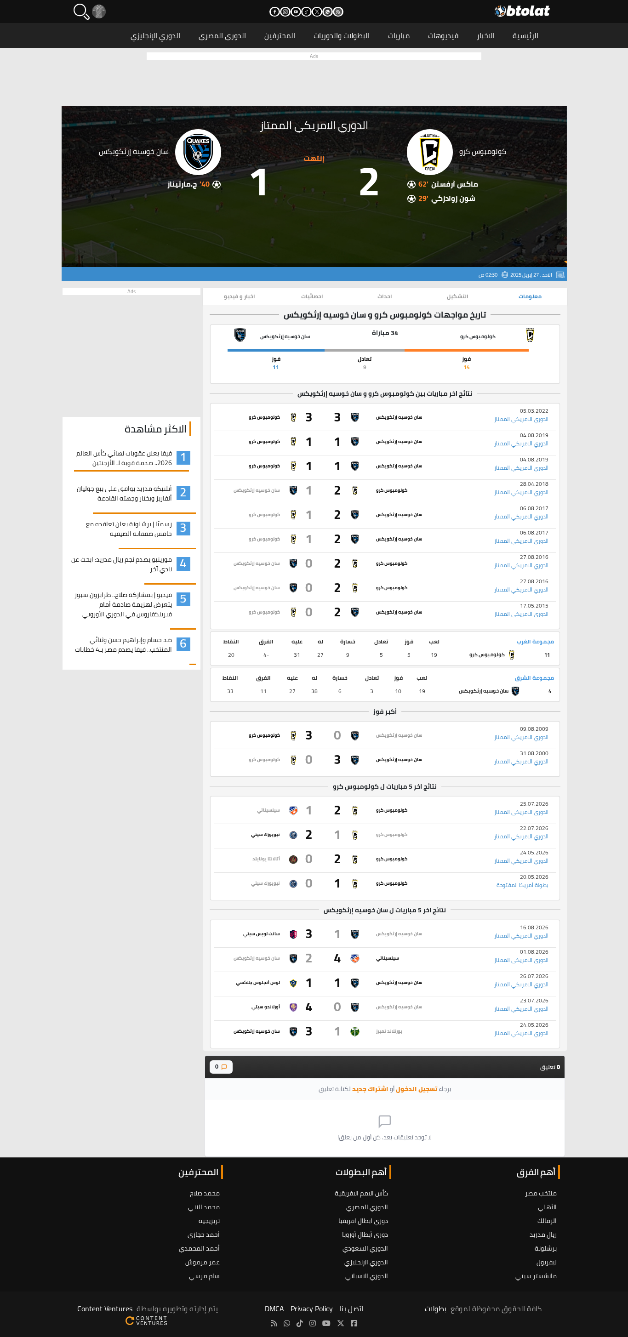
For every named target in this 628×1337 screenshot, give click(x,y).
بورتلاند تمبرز (389, 1031)
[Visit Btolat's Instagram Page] (312, 1323)
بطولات (435, 1308)
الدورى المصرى (222, 35)
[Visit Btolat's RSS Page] (274, 1323)
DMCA (274, 1308)
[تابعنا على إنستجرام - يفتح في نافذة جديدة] (285, 12)
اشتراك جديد (370, 1089)
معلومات (530, 296)
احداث (384, 296)
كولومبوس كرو (264, 417)
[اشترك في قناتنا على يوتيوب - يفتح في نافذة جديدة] (296, 12)
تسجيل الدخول (416, 1089)
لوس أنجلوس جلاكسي (258, 982)
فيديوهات (443, 35)
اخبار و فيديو (239, 296)
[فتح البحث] (82, 12)
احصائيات (312, 296)
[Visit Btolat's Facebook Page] (354, 1323)
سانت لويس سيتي (261, 933)
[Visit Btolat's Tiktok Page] (300, 1323)
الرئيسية (525, 35)
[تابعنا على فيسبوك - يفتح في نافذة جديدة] (274, 12)
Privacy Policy (312, 1308)
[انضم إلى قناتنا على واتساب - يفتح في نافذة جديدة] (327, 12)
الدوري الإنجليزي (155, 35)
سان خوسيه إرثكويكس (399, 417)
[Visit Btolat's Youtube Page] (326, 1323)
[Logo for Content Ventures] (146, 1319)
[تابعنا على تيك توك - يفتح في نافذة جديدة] (306, 12)
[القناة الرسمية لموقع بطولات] (287, 1323)
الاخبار (485, 35)
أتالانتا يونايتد (266, 858)
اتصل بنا (351, 1308)
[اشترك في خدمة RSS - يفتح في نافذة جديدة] (338, 12)
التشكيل (457, 296)
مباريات (399, 35)
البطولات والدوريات (342, 35)
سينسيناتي (268, 810)
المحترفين (279, 35)
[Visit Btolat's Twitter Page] (340, 1323)
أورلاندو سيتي (265, 1006)
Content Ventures (104, 1308)
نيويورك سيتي (265, 834)
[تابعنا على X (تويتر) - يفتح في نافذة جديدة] (317, 12)
